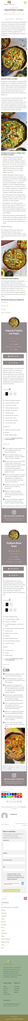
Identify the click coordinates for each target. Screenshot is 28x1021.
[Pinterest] (3, 794)
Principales (4, 933)
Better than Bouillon (11, 164)
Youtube (16, 992)
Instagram (17, 988)
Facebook (16, 986)
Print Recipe (19, 19)
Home (5, 986)
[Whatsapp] (8, 797)
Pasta (2, 927)
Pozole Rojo (4, 302)
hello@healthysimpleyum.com (11, 1004)
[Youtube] (19, 797)
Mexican (3, 921)
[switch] (6, 670)
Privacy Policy (14, 1016)
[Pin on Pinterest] (18, 802)
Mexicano (12, 7)
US (7, 604)
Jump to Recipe (9, 19)
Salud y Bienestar (6, 939)
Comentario (6, 840)
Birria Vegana (5, 824)
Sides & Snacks (5, 942)
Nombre (5, 853)
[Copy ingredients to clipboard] (10, 389)
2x (10, 393)
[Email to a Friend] (15, 802)
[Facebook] (8, 794)
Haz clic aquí (16, 180)
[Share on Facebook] (10, 802)
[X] (14, 794)
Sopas (16, 7)
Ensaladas (4, 916)
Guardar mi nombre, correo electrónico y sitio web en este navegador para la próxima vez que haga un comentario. (15, 876)
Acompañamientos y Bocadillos (10, 907)
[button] (25, 2)
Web (4, 867)
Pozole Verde (4, 305)
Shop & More (6, 994)
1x (6, 393)
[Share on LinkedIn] (20, 802)
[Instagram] (14, 797)
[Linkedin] (3, 797)
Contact (5, 992)
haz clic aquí (16, 170)
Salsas (3, 936)
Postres (3, 930)
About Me (6, 988)
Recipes (5, 990)
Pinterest (16, 990)
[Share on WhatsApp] (7, 802)
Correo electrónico (8, 860)
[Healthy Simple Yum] (8, 2)
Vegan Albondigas (6, 312)
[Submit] (25, 898)
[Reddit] (19, 794)
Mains (3, 918)
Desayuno (4, 913)
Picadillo (3, 309)
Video (4, 667)
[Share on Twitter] (12, 802)
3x (15, 393)
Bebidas (3, 910)
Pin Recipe (14, 362)
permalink (14, 808)
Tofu (2, 947)
